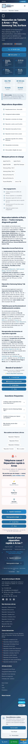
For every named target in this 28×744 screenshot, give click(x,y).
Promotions (4, 690)
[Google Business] (14, 599)
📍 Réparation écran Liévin (8, 646)
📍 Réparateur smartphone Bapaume (11, 650)
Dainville (8, 271)
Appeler (23, 1)
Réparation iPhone (14, 440)
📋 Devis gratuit (12, 54)
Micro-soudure (20, 448)
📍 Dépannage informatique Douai (10, 644)
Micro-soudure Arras (7, 621)
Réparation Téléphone (14, 436)
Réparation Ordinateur (14, 444)
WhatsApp (15, 741)
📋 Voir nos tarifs (6, 626)
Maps (21, 705)
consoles (4, 358)
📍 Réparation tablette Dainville (9, 661)
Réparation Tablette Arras (8, 614)
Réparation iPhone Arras (8, 609)
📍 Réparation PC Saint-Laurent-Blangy (11, 659)
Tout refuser (14, 731)
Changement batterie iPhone (9, 671)
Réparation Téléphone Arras (9, 607)
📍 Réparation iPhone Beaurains (10, 657)
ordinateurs (15, 356)
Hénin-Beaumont (21, 322)
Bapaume (11, 349)
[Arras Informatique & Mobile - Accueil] (8, 6)
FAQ (3, 685)
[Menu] (24, 5)
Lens (9, 318)
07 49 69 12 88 (15, 49)
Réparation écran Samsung (8, 674)
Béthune (4, 320)
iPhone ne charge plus (7, 676)
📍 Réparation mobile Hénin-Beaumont (11, 648)
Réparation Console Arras (8, 619)
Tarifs (3, 687)
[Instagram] (6, 599)
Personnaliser (15, 735)
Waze (15, 389)
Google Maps (15, 385)
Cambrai (6, 349)
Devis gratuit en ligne (13, 517)
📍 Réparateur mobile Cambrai (9, 655)
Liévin (17, 349)
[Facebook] (3, 599)
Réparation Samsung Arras (8, 612)
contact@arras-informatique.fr (11, 590)
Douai (16, 320)
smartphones (5, 356)
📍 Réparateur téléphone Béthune (10, 641)
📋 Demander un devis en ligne (14, 381)
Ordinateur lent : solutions (8, 678)
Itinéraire (22, 699)
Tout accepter (14, 727)
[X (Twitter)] (10, 599)
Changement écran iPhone (8, 669)
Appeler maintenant (15, 511)
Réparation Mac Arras (7, 624)
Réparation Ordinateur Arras (9, 616)
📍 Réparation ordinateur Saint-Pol (10, 653)
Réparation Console (9, 448)
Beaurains (12, 269)
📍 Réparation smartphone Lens (9, 639)
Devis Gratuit (5, 683)
